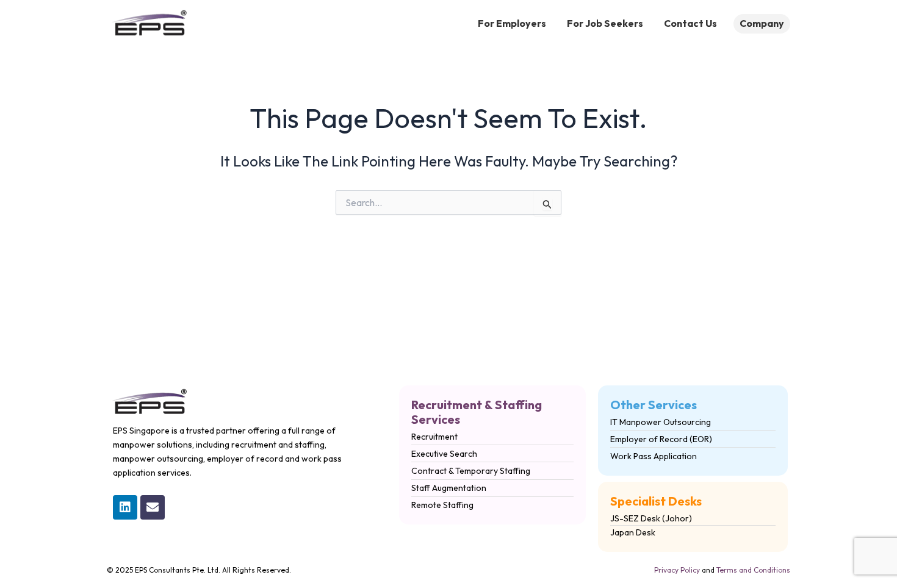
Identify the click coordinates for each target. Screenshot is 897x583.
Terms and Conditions (753, 569)
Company (762, 23)
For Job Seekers (605, 23)
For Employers (512, 23)
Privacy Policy (677, 569)
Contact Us (690, 23)
